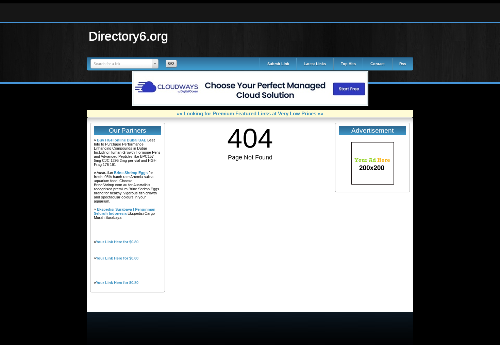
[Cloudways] (250, 104)
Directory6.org (128, 36)
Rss (402, 64)
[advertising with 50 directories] (372, 183)
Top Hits (348, 64)
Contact (377, 64)
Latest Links (315, 64)
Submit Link (278, 64)
